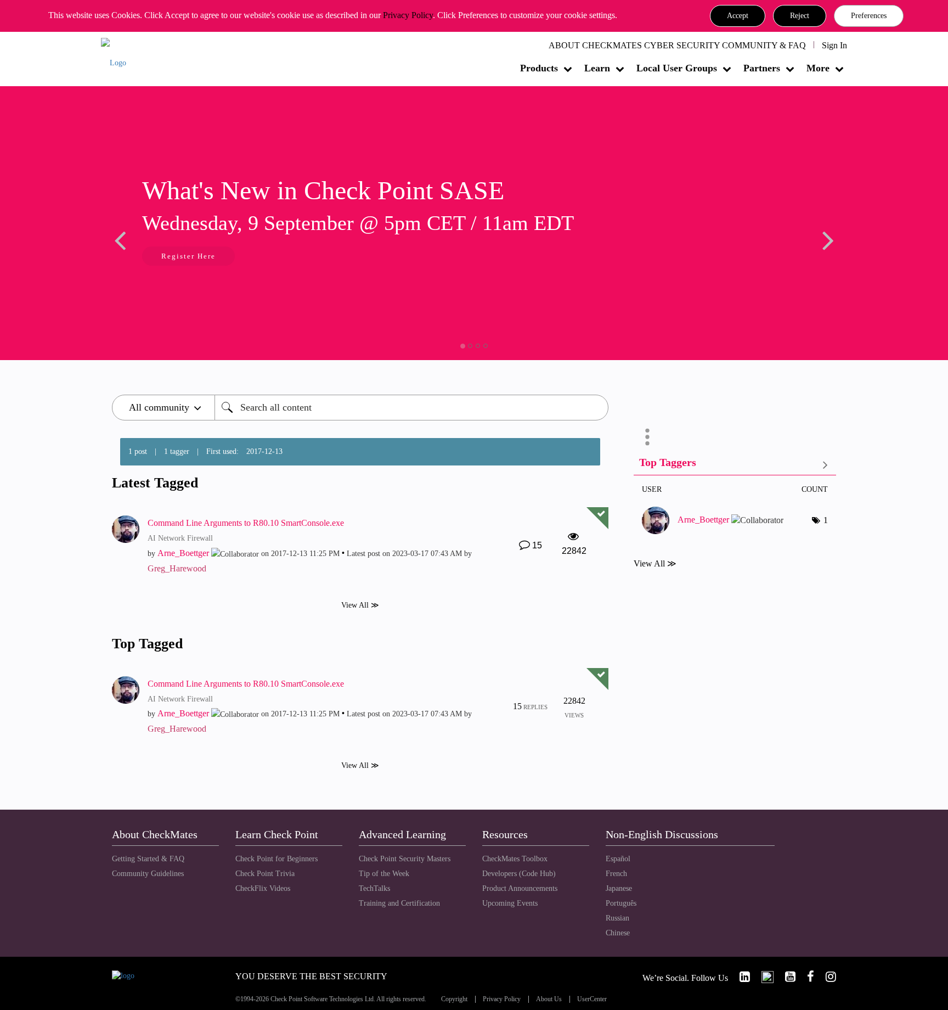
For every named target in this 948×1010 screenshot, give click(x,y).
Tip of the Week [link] (384, 873)
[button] (737, 16)
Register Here (188, 256)
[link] (740, 977)
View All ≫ (360, 605)
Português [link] (621, 903)
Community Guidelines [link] (148, 873)
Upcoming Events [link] (510, 903)
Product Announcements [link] (519, 888)
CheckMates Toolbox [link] (515, 859)
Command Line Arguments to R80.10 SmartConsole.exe (246, 523)
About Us (549, 999)
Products (539, 68)
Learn (597, 68)
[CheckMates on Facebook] (806, 977)
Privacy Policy (408, 15)
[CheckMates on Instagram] (826, 977)
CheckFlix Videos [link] (262, 888)
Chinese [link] (618, 933)
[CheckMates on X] (763, 977)
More (818, 68)
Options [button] (647, 437)
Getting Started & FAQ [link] (148, 859)
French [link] (616, 873)
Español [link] (618, 859)
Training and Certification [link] (399, 903)
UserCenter (592, 999)
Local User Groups (676, 68)
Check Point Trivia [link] (265, 873)
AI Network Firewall (180, 538)
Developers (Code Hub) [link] (519, 873)
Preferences (869, 16)
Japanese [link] (619, 888)
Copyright (454, 999)
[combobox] (411, 407)
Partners (761, 68)
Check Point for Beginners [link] (276, 859)
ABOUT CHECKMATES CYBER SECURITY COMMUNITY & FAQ (677, 45)
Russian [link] (617, 918)
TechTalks (374, 888)
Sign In (834, 45)
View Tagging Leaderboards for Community (735, 465)
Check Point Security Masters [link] (404, 859)
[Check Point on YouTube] (785, 977)
